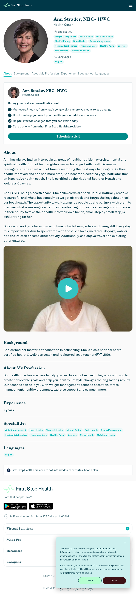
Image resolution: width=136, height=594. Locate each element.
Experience (68, 73)
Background (22, 73)
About (8, 73)
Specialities (85, 73)
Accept (90, 580)
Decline (114, 580)
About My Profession (45, 73)
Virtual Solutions (20, 528)
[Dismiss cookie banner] (125, 543)
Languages (102, 73)
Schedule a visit (68, 136)
